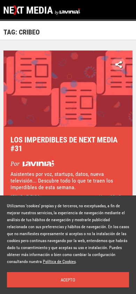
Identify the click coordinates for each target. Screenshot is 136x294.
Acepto (68, 280)
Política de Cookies (59, 261)
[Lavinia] (37, 164)
